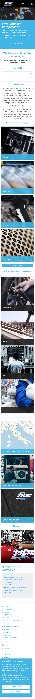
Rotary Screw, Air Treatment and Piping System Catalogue (17, 589)
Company (6, 617)
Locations (6, 630)
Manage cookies (16, 691)
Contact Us (7, 632)
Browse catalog (17, 43)
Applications (7, 615)
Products (6, 607)
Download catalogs (12, 520)
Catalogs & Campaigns (11, 620)
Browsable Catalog (10, 609)
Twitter (6, 658)
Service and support (12, 485)
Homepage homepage (8, 4)
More (22, 4)
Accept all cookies (16, 686)
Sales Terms (7, 635)
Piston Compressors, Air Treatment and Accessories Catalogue (15, 579)
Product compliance (10, 638)
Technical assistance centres (16, 451)
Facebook (7, 655)
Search (32, 4)
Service (6, 612)
